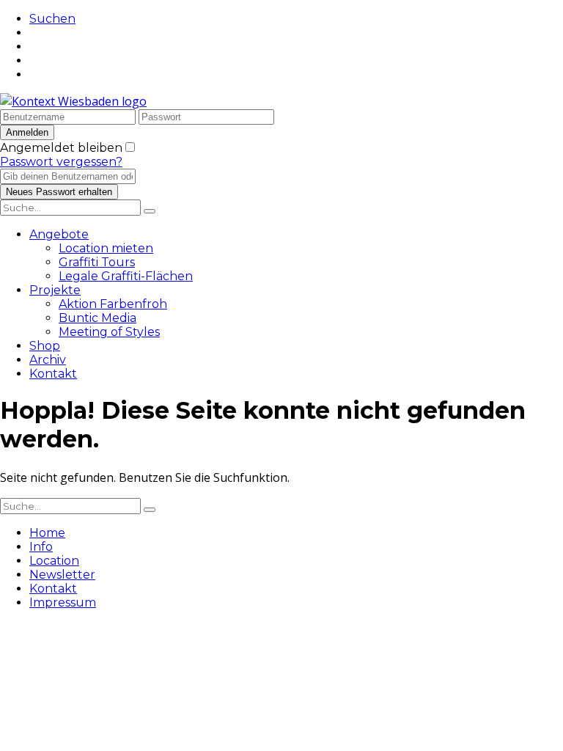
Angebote (59, 234)
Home (47, 533)
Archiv (47, 360)
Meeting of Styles (109, 332)
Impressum (62, 602)
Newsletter (62, 575)
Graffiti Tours (97, 262)
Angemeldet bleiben (61, 148)
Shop (44, 346)
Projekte (55, 290)
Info (41, 547)
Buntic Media (97, 318)
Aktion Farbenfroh (113, 304)
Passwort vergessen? (61, 162)
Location (54, 561)
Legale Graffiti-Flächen (126, 276)
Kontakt (53, 374)
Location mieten (106, 248)
